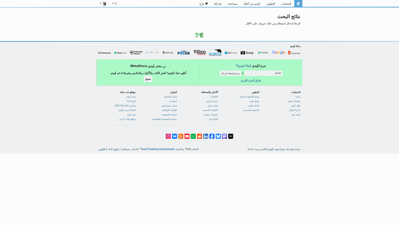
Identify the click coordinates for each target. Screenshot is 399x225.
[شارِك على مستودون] (224, 134)
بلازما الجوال (294, 110)
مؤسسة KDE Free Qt (125, 105)
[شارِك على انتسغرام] (168, 134)
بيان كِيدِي (131, 114)
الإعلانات (214, 96)
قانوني (102, 149)
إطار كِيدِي (295, 105)
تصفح (148, 78)
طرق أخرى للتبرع (251, 80)
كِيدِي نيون (295, 114)
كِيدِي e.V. (131, 101)
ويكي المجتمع (171, 96)
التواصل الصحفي (210, 110)
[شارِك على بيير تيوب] (180, 134)
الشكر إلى (213, 119)
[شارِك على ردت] (199, 134)
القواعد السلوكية (169, 110)
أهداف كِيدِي (253, 105)
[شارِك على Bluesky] (218, 134)
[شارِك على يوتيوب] (187, 134)
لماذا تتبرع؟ (243, 66)
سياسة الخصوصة (169, 114)
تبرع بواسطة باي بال (230, 73)
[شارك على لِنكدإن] (205, 134)
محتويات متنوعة (211, 114)
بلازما (298, 96)
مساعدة (173, 101)
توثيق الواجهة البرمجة (249, 96)
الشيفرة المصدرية (251, 110)
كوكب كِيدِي (212, 105)
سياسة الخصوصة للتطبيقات (164, 119)
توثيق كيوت (254, 101)
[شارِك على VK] (174, 134)
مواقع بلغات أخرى (127, 119)
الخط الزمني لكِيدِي (127, 110)
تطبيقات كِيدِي (294, 101)
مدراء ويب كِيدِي (276, 149)
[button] (114, 4)
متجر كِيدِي (131, 96)
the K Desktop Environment (157, 149)
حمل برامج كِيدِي (169, 105)
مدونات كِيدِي (212, 101)
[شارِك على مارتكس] (230, 134)
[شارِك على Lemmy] (193, 134)
